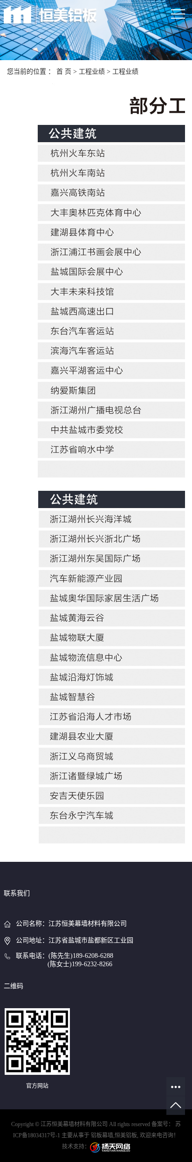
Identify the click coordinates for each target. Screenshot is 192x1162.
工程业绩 (92, 71)
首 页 (63, 71)
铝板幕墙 (102, 1135)
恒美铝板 (126, 1135)
